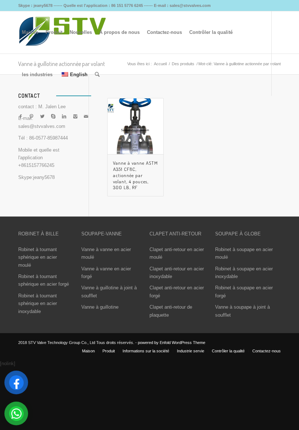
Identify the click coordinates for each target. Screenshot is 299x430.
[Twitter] (42, 116)
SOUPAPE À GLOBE (238, 233)
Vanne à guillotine (100, 307)
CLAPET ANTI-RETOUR (175, 233)
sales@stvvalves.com (41, 126)
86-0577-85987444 (48, 138)
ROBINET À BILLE (38, 233)
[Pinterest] (31, 116)
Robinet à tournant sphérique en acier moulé (37, 257)
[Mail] (86, 116)
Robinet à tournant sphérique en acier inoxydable (37, 303)
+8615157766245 (36, 165)
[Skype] (53, 116)
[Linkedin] (64, 116)
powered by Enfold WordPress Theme (171, 342)
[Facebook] (20, 116)
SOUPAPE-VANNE (101, 233)
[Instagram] (75, 116)
